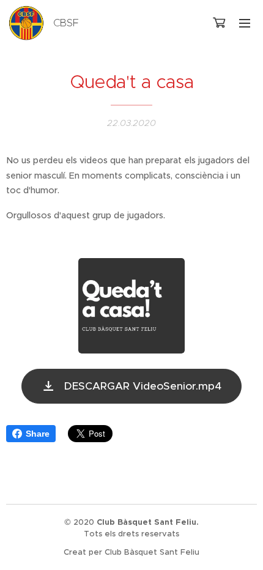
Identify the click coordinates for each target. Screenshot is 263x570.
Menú (244, 22)
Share (38, 434)
